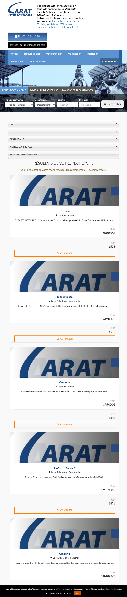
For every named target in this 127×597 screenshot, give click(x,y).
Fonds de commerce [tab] (14, 90)
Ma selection (74, 53)
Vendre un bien (54, 53)
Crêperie (64, 382)
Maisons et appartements (77, 90)
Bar (12, 124)
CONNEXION (109, 61)
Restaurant (17, 139)
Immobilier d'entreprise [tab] (44, 90)
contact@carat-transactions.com (27, 44)
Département (41, 100)
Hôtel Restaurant (64, 468)
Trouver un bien (32, 53)
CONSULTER (66, 253)
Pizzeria (65, 211)
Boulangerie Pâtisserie (23, 154)
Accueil (16, 53)
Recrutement (17, 61)
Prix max (83, 100)
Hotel (13, 131)
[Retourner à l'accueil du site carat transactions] (20, 9)
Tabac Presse (65, 296)
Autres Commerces (21, 147)
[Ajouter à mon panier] (115, 191)
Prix (112, 229)
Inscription (92, 53)
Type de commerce (14, 100)
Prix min (61, 100)
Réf (113, 242)
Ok (77, 593)
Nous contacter (38, 61)
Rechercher (114, 104)
